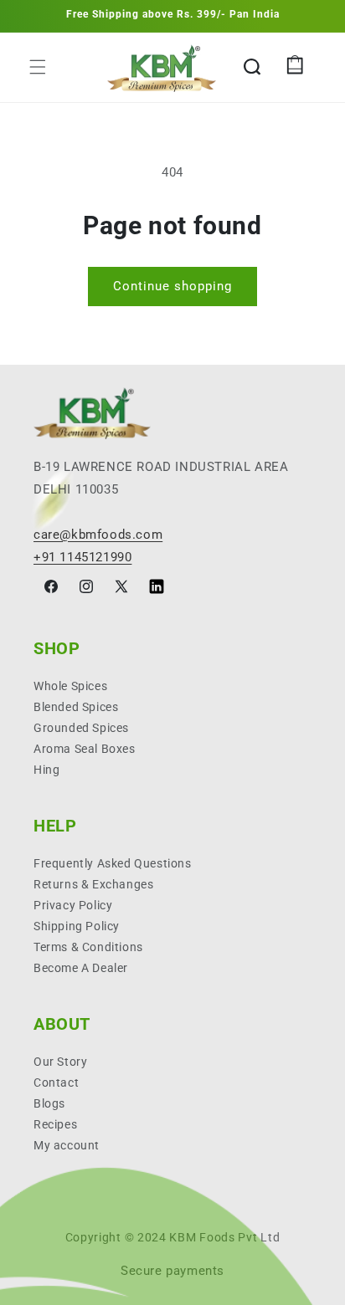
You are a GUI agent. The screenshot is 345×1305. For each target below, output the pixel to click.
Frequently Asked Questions (112, 863)
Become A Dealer (80, 968)
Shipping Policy (76, 926)
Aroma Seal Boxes (84, 748)
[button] (37, 67)
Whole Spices (70, 686)
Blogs (49, 1103)
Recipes (55, 1124)
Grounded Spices (81, 727)
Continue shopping (172, 286)
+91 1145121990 (82, 557)
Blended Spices (75, 707)
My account (66, 1145)
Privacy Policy (72, 905)
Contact (56, 1082)
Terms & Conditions (88, 947)
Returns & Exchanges (93, 884)
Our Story (60, 1061)
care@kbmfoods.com (97, 534)
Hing (46, 769)
